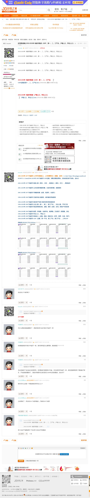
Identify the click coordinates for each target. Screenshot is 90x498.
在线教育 (46, 15)
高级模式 (82, 448)
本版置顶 (10, 39)
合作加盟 (76, 483)
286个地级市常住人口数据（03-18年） (63, 129)
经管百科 (15, 15)
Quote (27, 448)
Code (30, 448)
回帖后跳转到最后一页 (32, 460)
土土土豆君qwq (22, 380)
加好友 (7, 63)
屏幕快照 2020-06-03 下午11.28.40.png (26, 222)
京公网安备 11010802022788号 (33, 495)
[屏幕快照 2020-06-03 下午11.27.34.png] (44, 267)
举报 (80, 140)
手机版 (16, 476)
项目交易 (24, 15)
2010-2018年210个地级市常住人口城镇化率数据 (65, 132)
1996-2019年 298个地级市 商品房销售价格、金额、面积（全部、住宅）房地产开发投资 (43, 206)
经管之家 (3, 19)
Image (23, 448)
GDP (35, 115)
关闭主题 (16, 39)
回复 (14, 35)
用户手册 (46, 476)
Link (25, 448)
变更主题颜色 (24, 39)
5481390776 (21, 289)
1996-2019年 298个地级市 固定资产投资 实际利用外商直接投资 (36, 202)
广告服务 (84, 483)
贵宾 (11, 76)
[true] (48, 10)
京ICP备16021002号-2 (8, 495)
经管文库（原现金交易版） (38, 19)
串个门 (13, 60)
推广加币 (56, 11)
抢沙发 (30, 39)
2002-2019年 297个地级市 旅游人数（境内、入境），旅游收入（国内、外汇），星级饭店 (44, 183)
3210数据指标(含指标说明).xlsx (32, 153)
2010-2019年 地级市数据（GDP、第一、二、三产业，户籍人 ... (64, 19)
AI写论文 (42, 48)
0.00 (71, 9)
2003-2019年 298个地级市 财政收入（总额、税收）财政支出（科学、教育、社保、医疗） (44, 216)
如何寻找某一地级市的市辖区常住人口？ (64, 125)
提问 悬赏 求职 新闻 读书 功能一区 (19, 19)
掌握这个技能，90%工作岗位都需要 (55, 153)
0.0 (71, 8)
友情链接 (54, 476)
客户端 (64, 9)
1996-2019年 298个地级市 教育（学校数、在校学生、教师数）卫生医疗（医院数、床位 (43, 211)
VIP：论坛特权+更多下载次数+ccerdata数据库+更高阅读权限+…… (77, 29)
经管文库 (55, 15)
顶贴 (34, 39)
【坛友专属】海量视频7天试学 (53, 151)
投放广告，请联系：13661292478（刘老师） (29, 489)
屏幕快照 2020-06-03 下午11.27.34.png (26, 252)
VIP (8, 76)
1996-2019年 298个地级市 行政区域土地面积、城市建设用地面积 (37, 197)
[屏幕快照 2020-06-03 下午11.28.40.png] (44, 237)
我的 (85, 15)
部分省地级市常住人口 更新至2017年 (30, 129)
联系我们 (76, 480)
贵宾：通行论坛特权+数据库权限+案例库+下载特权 (77, 24)
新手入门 (38, 476)
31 (10, 65)
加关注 (7, 60)
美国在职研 (64, 15)
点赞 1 (22, 355)
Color (21, 448)
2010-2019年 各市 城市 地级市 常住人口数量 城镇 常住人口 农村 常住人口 (40, 132)
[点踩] (49, 111)
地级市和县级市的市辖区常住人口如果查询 (31, 134)
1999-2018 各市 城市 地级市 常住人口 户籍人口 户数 (34, 127)
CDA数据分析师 (35, 15)
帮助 (31, 476)
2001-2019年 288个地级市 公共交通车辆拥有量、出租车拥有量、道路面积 (39, 188)
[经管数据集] (22, 43)
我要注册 (55, 454)
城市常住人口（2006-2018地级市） (62, 127)
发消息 (13, 63)
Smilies (32, 448)
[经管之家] (9, 14)
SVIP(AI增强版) (68, 11)
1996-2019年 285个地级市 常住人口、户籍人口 (32, 125)
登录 (86, 10)
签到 (57, 9)
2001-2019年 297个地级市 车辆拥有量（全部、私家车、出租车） (37, 192)
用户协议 (78, 495)
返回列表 (84, 35)
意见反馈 (24, 476)
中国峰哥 (20, 324)
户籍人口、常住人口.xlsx (28, 97)
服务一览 (77, 15)
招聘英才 (84, 480)
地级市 (31, 115)
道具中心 (44, 39)
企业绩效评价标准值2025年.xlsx (32, 158)
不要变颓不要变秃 (23, 415)
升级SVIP (61, 11)
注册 (83, 10)
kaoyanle (9, 43)
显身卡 (39, 39)
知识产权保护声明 (61, 495)
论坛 (7, 19)
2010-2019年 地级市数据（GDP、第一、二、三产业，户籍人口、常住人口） (50, 43)
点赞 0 (45, 111)
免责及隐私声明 (71, 495)
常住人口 (25, 115)
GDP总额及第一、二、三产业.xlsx (28, 82)
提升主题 (4, 39)
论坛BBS (6, 15)
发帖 (6, 35)
